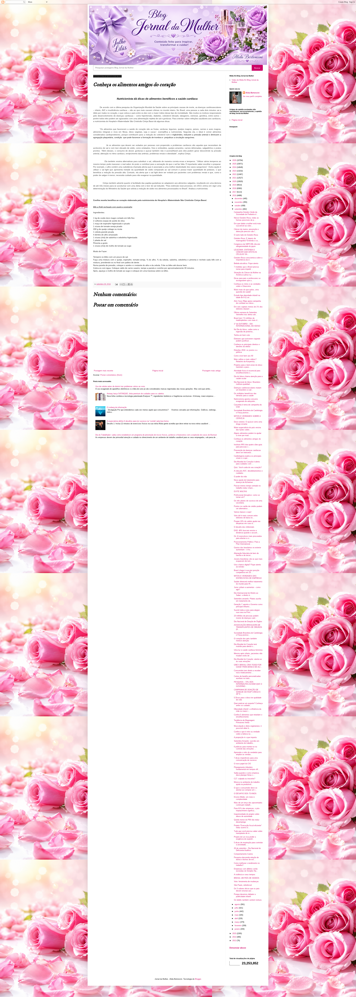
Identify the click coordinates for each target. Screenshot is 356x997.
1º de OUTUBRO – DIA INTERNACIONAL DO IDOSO (247, 325)
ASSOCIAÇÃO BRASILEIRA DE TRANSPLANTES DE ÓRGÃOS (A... (248, 627)
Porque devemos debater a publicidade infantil (245, 895)
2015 (234, 933)
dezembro (239, 198)
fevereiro (238, 925)
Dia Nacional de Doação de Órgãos (248, 621)
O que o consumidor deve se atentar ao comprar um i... (245, 789)
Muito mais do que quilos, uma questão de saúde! (246, 291)
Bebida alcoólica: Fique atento (246, 263)
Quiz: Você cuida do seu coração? (248, 467)
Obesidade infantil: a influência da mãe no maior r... (247, 710)
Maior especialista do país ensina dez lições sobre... (247, 428)
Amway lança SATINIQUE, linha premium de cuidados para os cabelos (135, 394)
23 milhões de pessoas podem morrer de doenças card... (246, 617)
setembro (239, 209)
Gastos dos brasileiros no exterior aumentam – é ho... (247, 549)
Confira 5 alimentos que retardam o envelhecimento (248, 716)
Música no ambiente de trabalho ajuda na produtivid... (247, 783)
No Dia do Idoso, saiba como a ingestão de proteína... (246, 330)
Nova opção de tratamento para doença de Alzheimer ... (246, 481)
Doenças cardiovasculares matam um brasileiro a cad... (247, 389)
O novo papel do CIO (242, 764)
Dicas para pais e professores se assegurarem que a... (247, 279)
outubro (238, 206)
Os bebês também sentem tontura (247, 900)
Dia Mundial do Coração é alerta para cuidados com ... (247, 463)
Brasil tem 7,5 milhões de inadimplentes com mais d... (246, 319)
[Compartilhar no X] (126, 284)
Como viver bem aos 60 (243, 356)
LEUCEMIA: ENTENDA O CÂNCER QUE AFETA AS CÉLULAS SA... (245, 252)
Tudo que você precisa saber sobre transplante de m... (248, 832)
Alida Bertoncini (252, 93)
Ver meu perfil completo (252, 96)
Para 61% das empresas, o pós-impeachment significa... (247, 809)
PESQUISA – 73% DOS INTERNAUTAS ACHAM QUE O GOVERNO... (248, 684)
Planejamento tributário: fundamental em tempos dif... (247, 768)
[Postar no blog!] (123, 284)
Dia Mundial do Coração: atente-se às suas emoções (248, 660)
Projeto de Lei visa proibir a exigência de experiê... (245, 838)
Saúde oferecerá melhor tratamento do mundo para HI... (248, 583)
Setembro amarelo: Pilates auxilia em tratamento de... (247, 600)
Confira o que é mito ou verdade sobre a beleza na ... (247, 733)
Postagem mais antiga (211, 371)
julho (237, 908)
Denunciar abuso (237, 948)
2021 (234, 178)
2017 (234, 192)
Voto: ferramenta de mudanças (246, 881)
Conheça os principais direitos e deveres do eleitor (247, 345)
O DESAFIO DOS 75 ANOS (245, 793)
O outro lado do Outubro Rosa (246, 235)
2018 (234, 188)
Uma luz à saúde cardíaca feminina (248, 650)
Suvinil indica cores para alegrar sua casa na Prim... (247, 611)
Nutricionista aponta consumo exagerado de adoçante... (246, 400)
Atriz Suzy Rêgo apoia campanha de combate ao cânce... (247, 302)
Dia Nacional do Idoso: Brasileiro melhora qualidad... (247, 383)
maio (237, 915)
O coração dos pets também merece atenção (245, 640)
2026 (234, 160)
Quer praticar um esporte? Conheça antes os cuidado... (248, 704)
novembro (239, 202)
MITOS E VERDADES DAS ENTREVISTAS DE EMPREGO (248, 577)
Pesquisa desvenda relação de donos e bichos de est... (246, 858)
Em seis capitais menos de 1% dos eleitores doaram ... (248, 308)
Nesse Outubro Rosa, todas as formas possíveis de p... (246, 219)
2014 (234, 937)
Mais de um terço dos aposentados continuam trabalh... (248, 804)
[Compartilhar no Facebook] (129, 284)
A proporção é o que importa (245, 737)
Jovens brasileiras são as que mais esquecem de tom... (248, 560)
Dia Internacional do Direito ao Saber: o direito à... (246, 594)
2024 (234, 167)
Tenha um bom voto (242, 335)
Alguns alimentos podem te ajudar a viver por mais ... (247, 434)
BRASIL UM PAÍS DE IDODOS (246, 878)
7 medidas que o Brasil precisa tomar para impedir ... (246, 268)
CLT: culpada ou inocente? (244, 779)
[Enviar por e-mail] (121, 284)
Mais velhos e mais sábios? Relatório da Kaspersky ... (245, 360)
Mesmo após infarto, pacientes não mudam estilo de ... (248, 654)
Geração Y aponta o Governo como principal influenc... (248, 605)
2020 (234, 181)
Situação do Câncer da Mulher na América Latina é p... (247, 274)
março (237, 922)
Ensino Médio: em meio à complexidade (244, 798)
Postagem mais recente (103, 371)
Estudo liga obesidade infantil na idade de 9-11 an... (247, 296)
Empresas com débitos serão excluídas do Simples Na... (246, 870)
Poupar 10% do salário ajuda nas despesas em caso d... (247, 522)
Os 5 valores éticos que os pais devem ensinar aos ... (246, 890)
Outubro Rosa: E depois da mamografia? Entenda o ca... (246, 239)
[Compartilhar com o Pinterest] (131, 284)
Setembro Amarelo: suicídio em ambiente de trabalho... (246, 742)
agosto (238, 904)
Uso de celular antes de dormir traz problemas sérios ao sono (120, 386)
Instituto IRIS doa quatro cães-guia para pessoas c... (248, 446)
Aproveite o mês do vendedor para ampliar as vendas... (248, 753)
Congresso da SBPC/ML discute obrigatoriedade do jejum (247, 245)
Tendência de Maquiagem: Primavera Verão (244, 721)
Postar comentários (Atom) (111, 375)
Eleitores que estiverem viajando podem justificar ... (247, 340)
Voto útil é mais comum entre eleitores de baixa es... (246, 517)
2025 (234, 164)
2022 (234, 174)
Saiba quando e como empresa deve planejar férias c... (246, 774)
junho (237, 911)
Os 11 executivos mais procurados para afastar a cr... (248, 537)
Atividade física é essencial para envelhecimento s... (247, 372)
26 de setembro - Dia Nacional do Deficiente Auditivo (247, 849)
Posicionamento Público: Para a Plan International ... (247, 543)
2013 (234, 940)
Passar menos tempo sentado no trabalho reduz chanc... (247, 487)
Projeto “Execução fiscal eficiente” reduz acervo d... (248, 826)
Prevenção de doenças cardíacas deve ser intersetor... (247, 451)
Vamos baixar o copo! (242, 512)
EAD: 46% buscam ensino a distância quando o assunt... (246, 531)
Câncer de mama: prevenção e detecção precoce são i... (246, 230)
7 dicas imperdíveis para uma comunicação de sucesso (246, 759)
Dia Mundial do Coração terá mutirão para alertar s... (245, 645)
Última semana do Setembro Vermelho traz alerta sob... (245, 313)
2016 (234, 195)
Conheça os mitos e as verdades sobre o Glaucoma (247, 285)
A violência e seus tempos (244, 874)
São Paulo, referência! (243, 885)
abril (236, 918)
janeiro (237, 929)
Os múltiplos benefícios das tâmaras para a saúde (245, 394)
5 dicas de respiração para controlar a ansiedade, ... (248, 844)
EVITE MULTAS (240, 491)
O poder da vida (240, 477)
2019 (234, 185)
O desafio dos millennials (244, 527)
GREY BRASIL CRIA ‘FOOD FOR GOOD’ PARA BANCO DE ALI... (248, 666)
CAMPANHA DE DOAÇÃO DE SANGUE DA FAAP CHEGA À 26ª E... (247, 692)
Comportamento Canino (243, 854)
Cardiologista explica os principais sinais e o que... (247, 457)
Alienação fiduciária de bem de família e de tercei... (246, 554)
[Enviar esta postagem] (116, 284)
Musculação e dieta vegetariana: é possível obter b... (248, 727)
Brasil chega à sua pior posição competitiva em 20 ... (246, 571)
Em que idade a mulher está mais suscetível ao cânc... (247, 224)
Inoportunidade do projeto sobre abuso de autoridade (246, 815)
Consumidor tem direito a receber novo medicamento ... (247, 671)
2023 (234, 171)
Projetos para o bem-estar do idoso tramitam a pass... (248, 366)
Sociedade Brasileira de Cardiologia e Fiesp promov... (248, 411)
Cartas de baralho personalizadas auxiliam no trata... (247, 677)
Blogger (198, 979)
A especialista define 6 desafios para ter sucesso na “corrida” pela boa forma (138, 421)
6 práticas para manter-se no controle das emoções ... (245, 748)
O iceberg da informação (117, 407)
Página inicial (157, 371)
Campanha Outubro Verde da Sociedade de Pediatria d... (246, 213)
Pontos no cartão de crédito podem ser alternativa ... (248, 507)
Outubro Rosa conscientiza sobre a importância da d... (248, 259)
